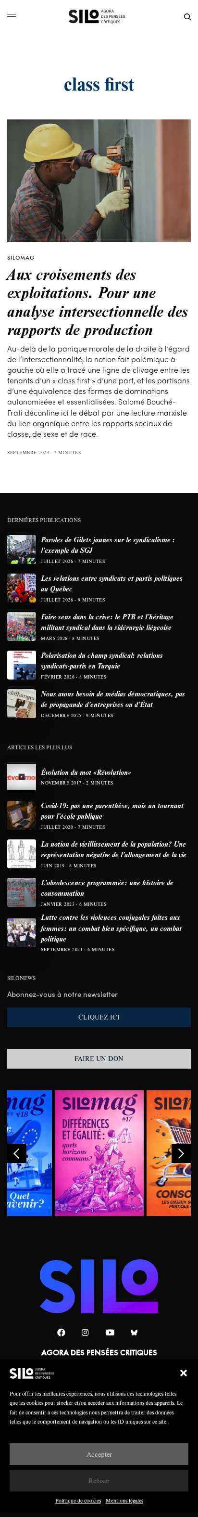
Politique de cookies (78, 1500)
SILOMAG (21, 258)
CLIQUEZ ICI (99, 1017)
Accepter (99, 1454)
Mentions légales (124, 1500)
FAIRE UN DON (99, 1058)
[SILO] (99, 17)
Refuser (99, 1480)
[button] (183, 1373)
